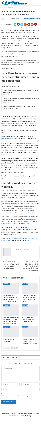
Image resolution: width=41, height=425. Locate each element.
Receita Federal (28, 213)
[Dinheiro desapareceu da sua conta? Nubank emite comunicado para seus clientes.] (11, 310)
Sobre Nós (5, 413)
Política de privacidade (31, 413)
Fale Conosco (13, 416)
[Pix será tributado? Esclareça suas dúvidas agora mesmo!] (30, 331)
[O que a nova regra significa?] (11, 331)
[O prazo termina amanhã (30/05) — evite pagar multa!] (30, 310)
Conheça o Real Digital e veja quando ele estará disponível (11, 266)
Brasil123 (28, 240)
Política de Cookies (17, 413)
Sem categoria (35, 18)
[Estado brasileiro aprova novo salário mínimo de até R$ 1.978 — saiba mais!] (11, 288)
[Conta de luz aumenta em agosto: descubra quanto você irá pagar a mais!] (30, 288)
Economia (27, 18)
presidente (5, 138)
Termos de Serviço (26, 416)
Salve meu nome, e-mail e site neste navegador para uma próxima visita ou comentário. (19, 397)
